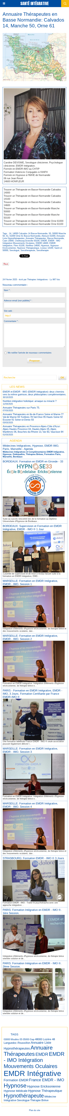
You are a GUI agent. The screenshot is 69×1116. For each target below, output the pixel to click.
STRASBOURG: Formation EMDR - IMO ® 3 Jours (33, 858)
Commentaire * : (11, 321)
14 (10, 233)
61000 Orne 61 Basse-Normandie (25, 236)
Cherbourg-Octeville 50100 (27, 240)
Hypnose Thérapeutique (28, 248)
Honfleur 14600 (33, 245)
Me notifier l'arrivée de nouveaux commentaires (30, 353)
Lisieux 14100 (46, 248)
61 (7, 236)
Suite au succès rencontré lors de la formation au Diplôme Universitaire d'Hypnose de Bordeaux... (30, 520)
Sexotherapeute (28, 250)
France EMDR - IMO (46, 1080)
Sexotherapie (42, 250)
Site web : (8, 311)
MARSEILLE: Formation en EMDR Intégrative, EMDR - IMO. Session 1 (30, 582)
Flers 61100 (19, 245)
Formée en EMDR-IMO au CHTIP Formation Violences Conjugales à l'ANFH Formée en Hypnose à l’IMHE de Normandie (27, 171)
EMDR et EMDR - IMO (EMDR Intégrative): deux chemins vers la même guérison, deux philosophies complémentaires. (34, 393)
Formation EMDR (16, 1080)
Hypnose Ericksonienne (43, 1086)
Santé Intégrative (34, 3)
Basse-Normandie (55, 238)
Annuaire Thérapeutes (36, 238)
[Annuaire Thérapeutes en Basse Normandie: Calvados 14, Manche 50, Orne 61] (34, 89)
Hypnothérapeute (24, 1096)
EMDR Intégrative (32, 1073)
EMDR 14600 (42, 243)
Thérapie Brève (39, 1100)
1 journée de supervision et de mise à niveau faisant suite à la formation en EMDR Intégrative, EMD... (31, 574)
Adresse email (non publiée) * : (18, 300)
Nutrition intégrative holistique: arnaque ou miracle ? (29, 401)
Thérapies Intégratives (37, 279)
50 (50, 233)
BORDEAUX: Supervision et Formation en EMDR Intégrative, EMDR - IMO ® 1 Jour (32, 528)
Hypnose (45, 245)
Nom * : (7, 290)
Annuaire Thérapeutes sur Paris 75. (21, 407)
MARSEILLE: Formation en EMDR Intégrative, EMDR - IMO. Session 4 (30, 805)
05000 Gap (28, 1039)
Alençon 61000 (48, 236)
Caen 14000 (8, 240)
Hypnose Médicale (15, 1091)
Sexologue (14, 250)
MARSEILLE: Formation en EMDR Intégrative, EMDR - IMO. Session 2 (30, 637)
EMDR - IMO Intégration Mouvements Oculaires (31, 241)
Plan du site (34, 1110)
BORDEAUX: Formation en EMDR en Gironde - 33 (33, 461)
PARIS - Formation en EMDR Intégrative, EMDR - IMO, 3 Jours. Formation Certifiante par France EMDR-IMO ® (32, 694)
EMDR (44, 240)
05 (21, 1039)
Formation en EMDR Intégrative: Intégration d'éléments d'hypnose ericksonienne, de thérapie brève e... (33, 684)
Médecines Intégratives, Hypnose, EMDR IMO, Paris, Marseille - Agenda (31, 447)
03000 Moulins (11, 1039)
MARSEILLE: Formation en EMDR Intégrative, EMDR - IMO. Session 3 (30, 750)
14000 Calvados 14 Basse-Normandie (30, 233)
